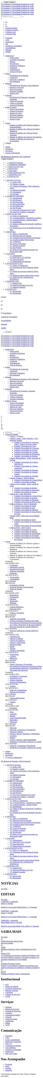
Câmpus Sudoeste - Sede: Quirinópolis (23, 504)
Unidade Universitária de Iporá (25, 520)
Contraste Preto (10, 34)
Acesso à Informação (12, 153)
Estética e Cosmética (17, 613)
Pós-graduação (15, 81)
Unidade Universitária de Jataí (24, 508)
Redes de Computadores (18, 690)
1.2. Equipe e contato (17, 184)
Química (13, 686)
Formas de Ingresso (16, 111)
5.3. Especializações (17, 259)
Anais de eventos (11, 1019)
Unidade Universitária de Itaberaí (25, 488)
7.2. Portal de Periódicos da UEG (21, 285)
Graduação (13, 78)
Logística (13, 656)
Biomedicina (14, 595)
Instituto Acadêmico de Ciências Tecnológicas (26, 137)
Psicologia (13, 708)
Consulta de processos (13, 1011)
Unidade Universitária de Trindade (26, 476)
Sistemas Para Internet (17, 692)
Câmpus (8, 143)
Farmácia (13, 599)
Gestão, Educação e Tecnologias (21, 664)
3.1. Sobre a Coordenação (19, 216)
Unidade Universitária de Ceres (25, 446)
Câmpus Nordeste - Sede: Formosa (22, 478)
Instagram (8, 1070)
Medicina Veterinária (17, 571)
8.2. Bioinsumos (15, 293)
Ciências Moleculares (17, 698)
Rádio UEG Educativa (13, 1042)
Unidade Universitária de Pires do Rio (27, 502)
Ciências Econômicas (17, 641)
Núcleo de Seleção (16, 117)
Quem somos (14, 58)
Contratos (8, 1013)
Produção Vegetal (16, 589)
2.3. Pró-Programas (16, 202)
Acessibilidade (10, 48)
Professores (9, 149)
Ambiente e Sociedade (17, 619)
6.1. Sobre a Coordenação (19, 265)
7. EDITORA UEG (14, 175)
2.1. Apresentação (16, 198)
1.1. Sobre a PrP (15, 182)
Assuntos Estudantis (17, 105)
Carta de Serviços (16, 72)
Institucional (9, 56)
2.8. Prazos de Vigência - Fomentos (22, 212)
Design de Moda (15, 645)
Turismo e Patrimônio (17, 650)
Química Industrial (16, 680)
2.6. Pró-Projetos (15, 208)
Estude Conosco (11, 107)
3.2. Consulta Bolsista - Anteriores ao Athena (25, 218)
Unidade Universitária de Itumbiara (26, 500)
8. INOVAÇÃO (13, 176)
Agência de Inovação (12, 994)
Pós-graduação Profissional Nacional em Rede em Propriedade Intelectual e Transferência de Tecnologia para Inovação (26, 668)
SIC (6, 44)
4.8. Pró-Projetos (15, 248)
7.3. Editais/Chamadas (17, 287)
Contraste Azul (10, 32)
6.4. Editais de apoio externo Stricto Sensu (24, 275)
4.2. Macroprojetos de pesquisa (20, 236)
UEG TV (8, 1044)
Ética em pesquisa (16, 89)
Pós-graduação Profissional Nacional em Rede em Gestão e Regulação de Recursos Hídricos (26, 624)
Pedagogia (13, 722)
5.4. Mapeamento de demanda (20, 261)
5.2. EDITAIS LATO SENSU (20, 258)
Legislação (13, 68)
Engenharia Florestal (17, 569)
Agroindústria (14, 579)
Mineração (13, 658)
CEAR (7, 996)
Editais (7, 1023)
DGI (6, 985)
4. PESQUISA (12, 169)
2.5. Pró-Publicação (16, 206)
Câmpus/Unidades (11, 434)
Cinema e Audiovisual (17, 643)
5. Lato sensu (12, 171)
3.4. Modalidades (16, 222)
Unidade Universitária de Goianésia (26, 448)
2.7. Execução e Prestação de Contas (22, 210)
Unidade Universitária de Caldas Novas (28, 496)
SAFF (7, 1025)
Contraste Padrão (11, 28)
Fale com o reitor (11, 1054)
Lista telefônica (10, 1048)
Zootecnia (13, 573)
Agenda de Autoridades (13, 46)
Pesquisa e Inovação (17, 87)
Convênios (9, 992)
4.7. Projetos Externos (17, 246)
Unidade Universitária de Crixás (25, 530)
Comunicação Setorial (13, 1046)
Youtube (8, 1068)
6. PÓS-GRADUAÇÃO (16, 173)
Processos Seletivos (16, 115)
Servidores (9, 151)
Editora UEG (14, 93)
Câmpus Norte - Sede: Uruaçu (20, 528)
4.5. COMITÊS (15, 242)
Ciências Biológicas (16, 607)
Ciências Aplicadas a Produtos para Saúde (24, 621)
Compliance (9, 42)
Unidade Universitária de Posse (25, 482)
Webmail (8, 50)
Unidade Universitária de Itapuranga (26, 490)
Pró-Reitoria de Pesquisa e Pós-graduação (24, 85)
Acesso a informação (12, 1040)
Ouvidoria (8, 38)
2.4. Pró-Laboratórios (17, 204)
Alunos (7, 147)
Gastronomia (14, 654)
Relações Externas (11, 990)
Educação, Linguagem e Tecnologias (22, 730)
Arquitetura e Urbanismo (18, 676)
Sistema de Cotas (16, 113)
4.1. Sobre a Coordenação (19, 234)
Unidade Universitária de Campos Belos (28, 480)
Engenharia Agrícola (17, 567)
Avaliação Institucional (13, 988)
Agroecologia (14, 577)
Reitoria (12, 62)
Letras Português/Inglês (18, 718)
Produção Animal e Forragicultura (21, 587)
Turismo (12, 648)
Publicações (9, 1052)
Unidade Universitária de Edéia (25, 506)
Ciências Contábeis (16, 639)
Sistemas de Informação (18, 682)
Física (12, 712)
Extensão (8, 95)
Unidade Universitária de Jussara (25, 492)
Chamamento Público (12, 1015)
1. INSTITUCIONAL (15, 163)
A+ (6, 22)
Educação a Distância (17, 79)
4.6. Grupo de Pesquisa (18, 244)
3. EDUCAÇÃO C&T (15, 167)
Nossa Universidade (17, 109)
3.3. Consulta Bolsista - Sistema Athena (23, 220)
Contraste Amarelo (11, 30)
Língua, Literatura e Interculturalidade (23, 740)
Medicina (13, 603)
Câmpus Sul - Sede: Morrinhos (20, 494)
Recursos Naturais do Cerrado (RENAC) (24, 627)
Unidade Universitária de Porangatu (26, 536)
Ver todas (4, 889)
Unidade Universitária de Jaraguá (25, 450)
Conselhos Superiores (17, 60)
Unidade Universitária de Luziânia (26, 452)
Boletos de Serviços (12, 1009)
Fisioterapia (14, 601)
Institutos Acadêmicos (17, 66)
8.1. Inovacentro (15, 291)
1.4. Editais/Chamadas (17, 190)
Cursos (7, 123)
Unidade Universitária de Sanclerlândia (27, 526)
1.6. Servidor (14, 194)
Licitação (8, 1017)
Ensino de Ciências (16, 732)
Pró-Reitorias (14, 64)
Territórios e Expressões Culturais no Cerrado (25, 742)
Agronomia (14, 565)
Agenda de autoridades (13, 1050)
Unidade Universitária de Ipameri (25, 498)
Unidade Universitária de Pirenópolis (27, 454)
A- (6, 26)
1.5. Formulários (15, 192)
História (12, 716)
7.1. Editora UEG (16, 283)
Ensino (7, 74)
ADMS (7, 52)
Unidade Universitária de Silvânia (26, 456)
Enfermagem (14, 597)
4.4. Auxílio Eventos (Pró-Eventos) (22, 240)
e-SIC (7, 40)
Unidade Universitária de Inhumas (26, 470)
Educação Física (15, 609)
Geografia (13, 714)
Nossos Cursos (15, 119)
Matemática (14, 720)
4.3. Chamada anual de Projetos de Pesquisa (25, 238)
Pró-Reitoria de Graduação (19, 76)
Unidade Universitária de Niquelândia (27, 534)
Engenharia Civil (16, 678)
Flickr (7, 1066)
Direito (12, 647)
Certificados (9, 1021)
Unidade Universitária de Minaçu (25, 532)
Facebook (8, 1064)
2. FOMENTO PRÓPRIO (16, 165)
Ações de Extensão (16, 101)
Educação (13, 728)
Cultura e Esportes (16, 103)
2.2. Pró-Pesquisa (16, 200)
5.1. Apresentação (16, 256)
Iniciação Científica (16, 91)
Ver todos (4, 900)
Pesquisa (8, 83)
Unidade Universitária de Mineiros (26, 510)
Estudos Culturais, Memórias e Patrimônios (25, 734)
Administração (15, 70)
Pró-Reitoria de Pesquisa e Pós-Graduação (15, 157)
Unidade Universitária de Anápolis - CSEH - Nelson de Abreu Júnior (26, 443)
